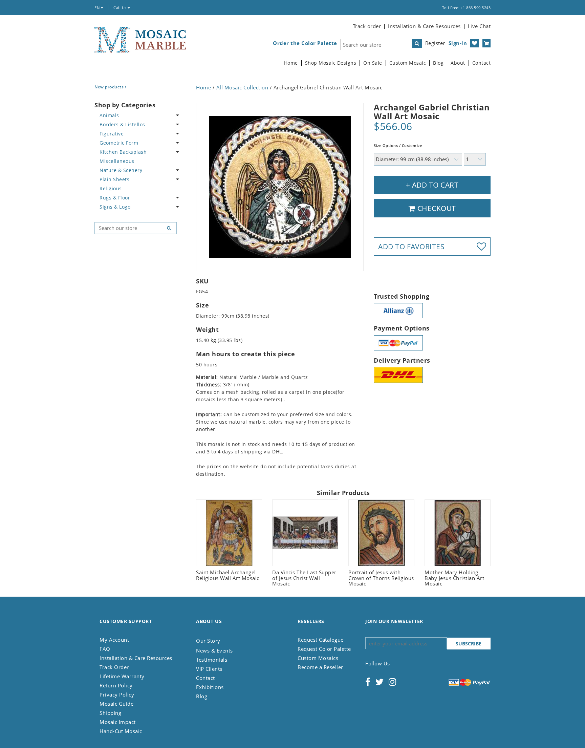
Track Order (114, 667)
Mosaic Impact (118, 722)
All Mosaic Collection (242, 87)
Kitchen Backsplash (123, 151)
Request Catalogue (321, 639)
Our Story (208, 640)
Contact (481, 63)
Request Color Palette (324, 648)
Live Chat (479, 26)
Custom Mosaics (318, 658)
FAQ (105, 648)
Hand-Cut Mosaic (121, 731)
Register (435, 43)
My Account (114, 639)
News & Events (214, 650)
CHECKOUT (435, 208)
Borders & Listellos (122, 124)
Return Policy (116, 685)
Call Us (120, 7)
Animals (109, 115)
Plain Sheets (114, 179)
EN (97, 7)
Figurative (112, 133)
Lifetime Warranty (122, 676)
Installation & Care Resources (424, 26)
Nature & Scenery (121, 170)
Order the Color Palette (305, 43)
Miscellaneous (117, 161)
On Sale (372, 63)
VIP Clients (209, 668)
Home (291, 63)
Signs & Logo (115, 206)
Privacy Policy (117, 694)
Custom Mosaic (407, 63)
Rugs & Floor (115, 197)
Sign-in (458, 43)
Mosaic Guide (116, 703)
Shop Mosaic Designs (330, 63)
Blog (438, 63)
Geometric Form (119, 142)
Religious (111, 188)
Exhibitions (210, 687)
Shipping (110, 712)
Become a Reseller (320, 667)
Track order (367, 26)
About (458, 63)
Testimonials (211, 659)
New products (109, 87)
